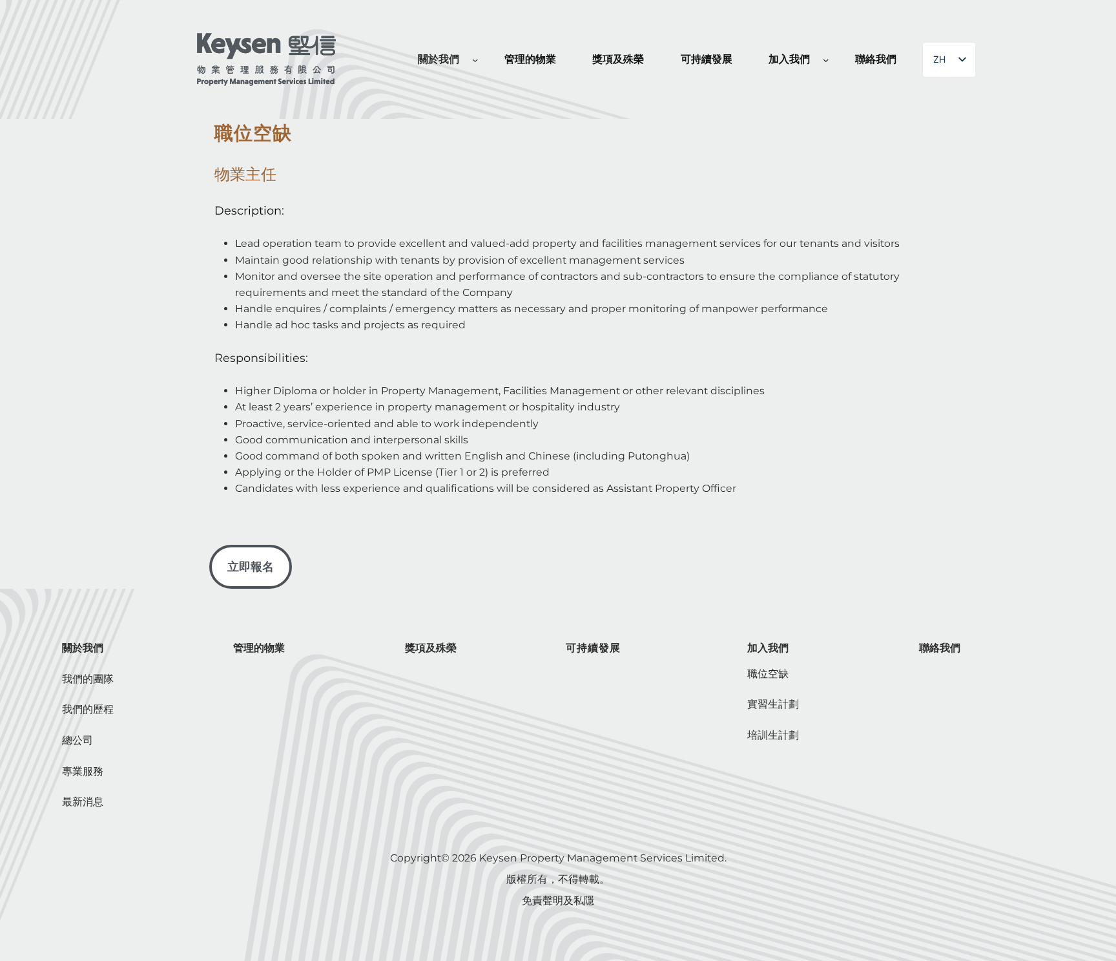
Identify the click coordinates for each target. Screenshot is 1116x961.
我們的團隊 (88, 679)
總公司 (77, 740)
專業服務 (82, 771)
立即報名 (250, 566)
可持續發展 (593, 648)
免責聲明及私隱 (558, 900)
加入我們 (768, 648)
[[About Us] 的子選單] (475, 60)
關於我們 (82, 648)
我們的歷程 (88, 709)
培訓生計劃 (773, 735)
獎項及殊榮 (431, 648)
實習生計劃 (773, 704)
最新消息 (82, 802)
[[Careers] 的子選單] (826, 60)
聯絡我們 (939, 648)
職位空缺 (768, 674)
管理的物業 (259, 648)
